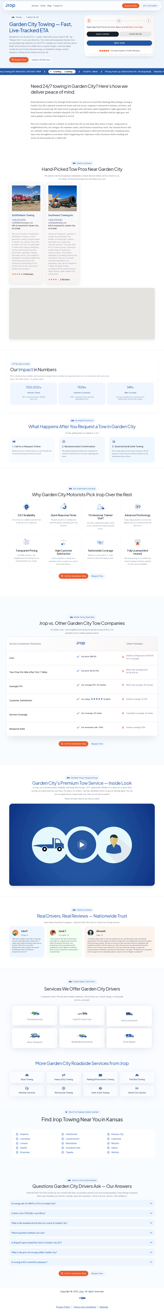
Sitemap (104, 1307)
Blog (49, 6)
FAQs (42, 6)
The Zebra (135, 658)
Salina (114, 1148)
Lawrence (25, 1139)
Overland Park (73, 1148)
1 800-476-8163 (55, 220)
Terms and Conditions (85, 1307)
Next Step (119, 43)
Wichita (115, 1152)
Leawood (116, 1139)
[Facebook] (80, 1298)
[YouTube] (84, 1298)
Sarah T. (63, 931)
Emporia (24, 1134)
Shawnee (25, 1152)
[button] (82, 845)
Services (35, 6)
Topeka (69, 1152)
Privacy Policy (63, 1307)
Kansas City (117, 1134)
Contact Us (58, 6)
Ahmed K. (101, 931)
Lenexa (24, 1143)
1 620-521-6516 (19, 220)
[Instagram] (82, 1298)
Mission (115, 1143)
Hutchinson (71, 1134)
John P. (24, 931)
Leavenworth (72, 1139)
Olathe (23, 1148)
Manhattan (71, 1143)
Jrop (81, 1291)
